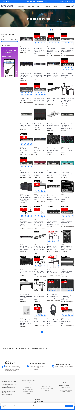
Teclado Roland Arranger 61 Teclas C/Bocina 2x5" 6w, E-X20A (39, 51)
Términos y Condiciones (28, 385)
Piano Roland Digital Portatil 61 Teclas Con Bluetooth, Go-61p (53, 75)
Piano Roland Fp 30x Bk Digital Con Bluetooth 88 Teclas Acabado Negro (67, 51)
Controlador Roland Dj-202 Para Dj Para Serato (66, 150)
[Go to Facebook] (2, 1)
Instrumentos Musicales (47, 388)
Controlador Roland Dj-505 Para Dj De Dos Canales (53, 150)
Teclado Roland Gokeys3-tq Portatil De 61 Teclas (67, 174)
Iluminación (47, 6)
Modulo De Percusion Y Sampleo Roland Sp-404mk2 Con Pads (67, 247)
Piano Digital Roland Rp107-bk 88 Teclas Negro (66, 272)
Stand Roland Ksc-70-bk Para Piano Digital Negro (39, 197)
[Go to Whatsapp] (9, 1)
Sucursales (28, 382)
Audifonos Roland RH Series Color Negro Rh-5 (40, 321)
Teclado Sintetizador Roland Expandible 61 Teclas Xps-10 (67, 75)
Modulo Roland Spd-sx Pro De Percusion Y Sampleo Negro (53, 296)
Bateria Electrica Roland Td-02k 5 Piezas (53, 272)
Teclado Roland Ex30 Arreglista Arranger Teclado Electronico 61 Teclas (26, 76)
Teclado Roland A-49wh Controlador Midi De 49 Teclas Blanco (40, 75)
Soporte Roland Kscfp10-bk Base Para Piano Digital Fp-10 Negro (26, 297)
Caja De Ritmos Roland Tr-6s (26, 272)
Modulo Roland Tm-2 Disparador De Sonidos (66, 197)
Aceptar (69, 406)
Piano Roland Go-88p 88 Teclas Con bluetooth (53, 100)
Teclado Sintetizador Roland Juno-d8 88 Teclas (25, 150)
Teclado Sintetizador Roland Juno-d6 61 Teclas (66, 222)
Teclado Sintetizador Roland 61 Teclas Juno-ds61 (67, 321)
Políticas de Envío (28, 387)
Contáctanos (63, 1)
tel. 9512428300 (65, 387)
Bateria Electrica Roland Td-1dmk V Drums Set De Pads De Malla (40, 297)
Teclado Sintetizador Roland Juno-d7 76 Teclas (39, 150)
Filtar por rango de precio (7, 35)
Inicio (32, 17)
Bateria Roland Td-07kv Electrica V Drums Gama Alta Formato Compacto (67, 101)
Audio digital (31, 6)
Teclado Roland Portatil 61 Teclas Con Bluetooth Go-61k (26, 174)
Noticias (47, 390)
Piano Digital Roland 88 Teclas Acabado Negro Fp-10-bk (26, 125)
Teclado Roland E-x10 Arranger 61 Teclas (26, 49)
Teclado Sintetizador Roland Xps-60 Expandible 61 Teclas (53, 222)
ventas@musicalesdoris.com (66, 385)
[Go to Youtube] (11, 1)
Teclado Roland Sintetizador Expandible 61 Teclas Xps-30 (53, 51)
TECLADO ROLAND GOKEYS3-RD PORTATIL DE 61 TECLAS (40, 174)
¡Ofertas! (55, 6)
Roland (21, 46)
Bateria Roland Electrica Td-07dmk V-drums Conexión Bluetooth (26, 223)
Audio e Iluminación (47, 386)
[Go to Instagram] (4, 1)
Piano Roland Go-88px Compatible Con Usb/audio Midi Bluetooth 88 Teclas (67, 126)
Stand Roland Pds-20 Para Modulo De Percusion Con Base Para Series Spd (39, 223)
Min (3, 39)
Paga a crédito (6, 45)
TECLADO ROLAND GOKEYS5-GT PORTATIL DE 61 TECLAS (53, 174)
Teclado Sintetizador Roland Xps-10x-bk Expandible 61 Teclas (53, 197)
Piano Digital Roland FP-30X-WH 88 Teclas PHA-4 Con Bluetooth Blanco (53, 126)
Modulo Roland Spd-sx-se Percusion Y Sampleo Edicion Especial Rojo (67, 297)
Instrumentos (21, 6)
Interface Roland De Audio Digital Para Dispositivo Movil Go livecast (25, 322)
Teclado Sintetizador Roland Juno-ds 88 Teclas (39, 100)
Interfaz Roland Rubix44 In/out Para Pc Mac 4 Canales (26, 247)
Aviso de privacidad (28, 389)
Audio (39, 6)
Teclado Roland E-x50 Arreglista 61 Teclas (26, 99)
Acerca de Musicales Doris (28, 380)
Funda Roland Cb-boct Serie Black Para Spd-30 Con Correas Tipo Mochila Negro (26, 198)
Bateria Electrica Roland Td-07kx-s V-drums (39, 272)
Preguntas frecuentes (28, 391)
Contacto (28, 393)
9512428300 (70, 1)
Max (14, 39)
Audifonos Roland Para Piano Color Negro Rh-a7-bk (53, 321)
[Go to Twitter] (7, 1)
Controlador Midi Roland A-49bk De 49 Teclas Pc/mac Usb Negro (39, 248)
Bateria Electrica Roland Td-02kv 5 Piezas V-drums (52, 247)
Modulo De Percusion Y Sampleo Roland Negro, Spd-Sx (40, 125)
